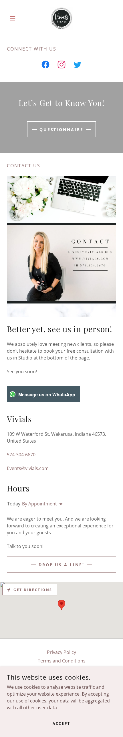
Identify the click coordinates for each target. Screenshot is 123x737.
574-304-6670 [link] (21, 454)
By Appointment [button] (39, 504)
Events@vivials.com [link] (28, 468)
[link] (61, 18)
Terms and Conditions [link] (62, 661)
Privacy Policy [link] (61, 652)
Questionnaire (61, 129)
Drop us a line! (62, 564)
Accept (61, 723)
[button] (15, 18)
